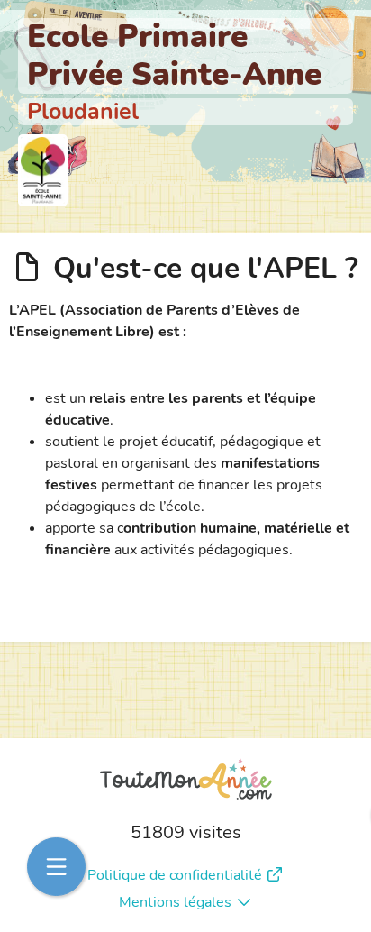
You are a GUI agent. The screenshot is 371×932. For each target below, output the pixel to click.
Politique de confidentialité (174, 875)
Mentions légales (175, 902)
